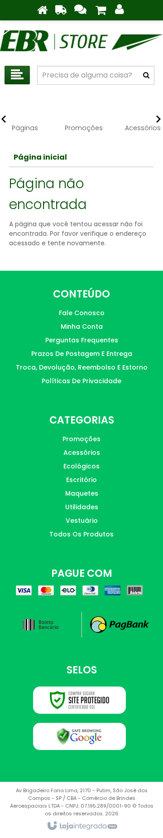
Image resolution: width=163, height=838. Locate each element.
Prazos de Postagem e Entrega (81, 353)
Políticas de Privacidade (81, 380)
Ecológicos (81, 466)
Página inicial (40, 157)
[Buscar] (146, 75)
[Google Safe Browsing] (79, 736)
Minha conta (82, 326)
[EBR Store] (81, 40)
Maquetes (81, 493)
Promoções (81, 438)
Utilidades (81, 507)
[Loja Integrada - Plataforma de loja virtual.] (81, 826)
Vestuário (82, 520)
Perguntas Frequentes (81, 340)
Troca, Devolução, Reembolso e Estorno (82, 367)
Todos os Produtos (81, 534)
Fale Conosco (82, 312)
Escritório (81, 479)
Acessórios (81, 452)
